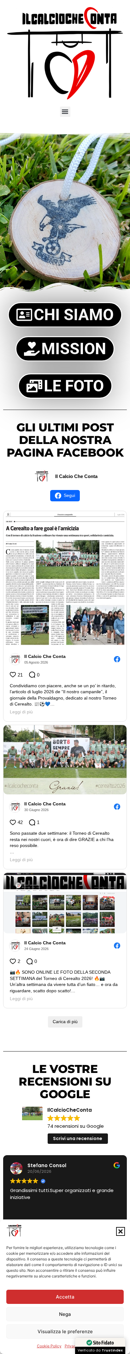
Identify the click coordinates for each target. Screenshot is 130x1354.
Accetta (65, 1297)
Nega (65, 1314)
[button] (120, 1231)
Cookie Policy (49, 1346)
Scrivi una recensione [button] (77, 1138)
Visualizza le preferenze (65, 1331)
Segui (69, 495)
